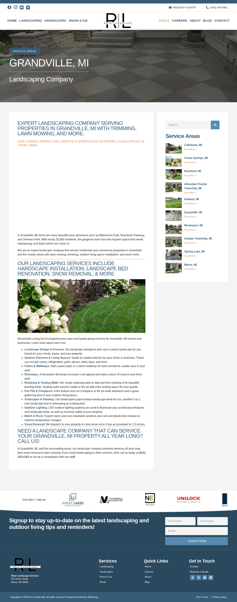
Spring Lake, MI (194, 251)
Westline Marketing (88, 597)
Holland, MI (191, 199)
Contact (222, 20)
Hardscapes (55, 20)
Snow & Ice (78, 20)
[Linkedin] (210, 577)
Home (12, 20)
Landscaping (30, 20)
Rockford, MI (192, 171)
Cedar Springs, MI (196, 157)
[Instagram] (198, 577)
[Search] (215, 125)
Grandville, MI (193, 212)
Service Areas (24, 51)
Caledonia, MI (193, 144)
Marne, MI (190, 264)
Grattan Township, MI (198, 238)
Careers (179, 20)
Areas (164, 20)
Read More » (190, 149)
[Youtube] (204, 577)
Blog (207, 20)
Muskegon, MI (193, 225)
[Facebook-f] (192, 577)
